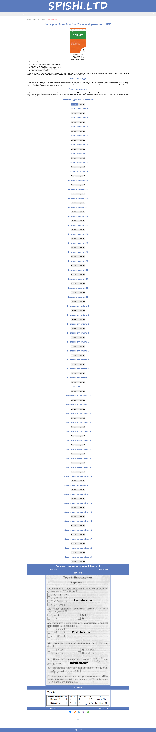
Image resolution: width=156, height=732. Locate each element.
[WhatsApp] (87, 712)
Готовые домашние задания (17, 14)
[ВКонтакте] (69, 712)
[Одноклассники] (74, 712)
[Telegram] (78, 712)
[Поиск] (154, 14)
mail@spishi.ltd (78, 730)
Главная (3, 14)
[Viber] (82, 712)
